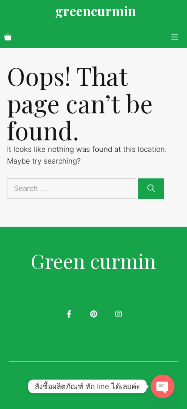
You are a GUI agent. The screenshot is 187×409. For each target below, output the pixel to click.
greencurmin (95, 11)
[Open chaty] (162, 386)
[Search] (151, 188)
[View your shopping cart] (8, 37)
